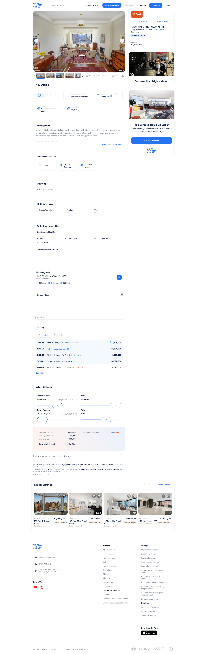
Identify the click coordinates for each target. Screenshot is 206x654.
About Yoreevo (109, 550)
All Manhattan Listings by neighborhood (152, 571)
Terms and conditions (60, 649)
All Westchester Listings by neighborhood (152, 587)
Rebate (143, 5)
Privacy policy (79, 649)
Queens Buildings (148, 615)
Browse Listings (112, 5)
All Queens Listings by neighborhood (156, 582)
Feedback (107, 586)
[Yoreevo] (37, 548)
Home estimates (110, 566)
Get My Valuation (151, 140)
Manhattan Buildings (150, 607)
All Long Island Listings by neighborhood (152, 594)
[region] (79, 305)
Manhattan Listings (149, 550)
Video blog (107, 578)
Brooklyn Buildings (149, 611)
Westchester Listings (150, 562)
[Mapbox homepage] (39, 317)
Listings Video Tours (149, 599)
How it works (129, 5)
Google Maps (43, 295)
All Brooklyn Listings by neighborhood (150, 577)
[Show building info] (119, 277)
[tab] (43, 335)
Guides (106, 595)
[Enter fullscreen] (122, 293)
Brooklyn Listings (148, 554)
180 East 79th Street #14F (148, 26)
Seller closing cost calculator (115, 599)
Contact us (156, 5)
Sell (104, 562)
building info (158, 30)
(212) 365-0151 (92, 5)
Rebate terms (109, 558)
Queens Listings (148, 558)
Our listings (107, 570)
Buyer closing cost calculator (115, 603)
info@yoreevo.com (47, 557)
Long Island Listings (149, 566)
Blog (105, 574)
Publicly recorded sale (57, 349)
